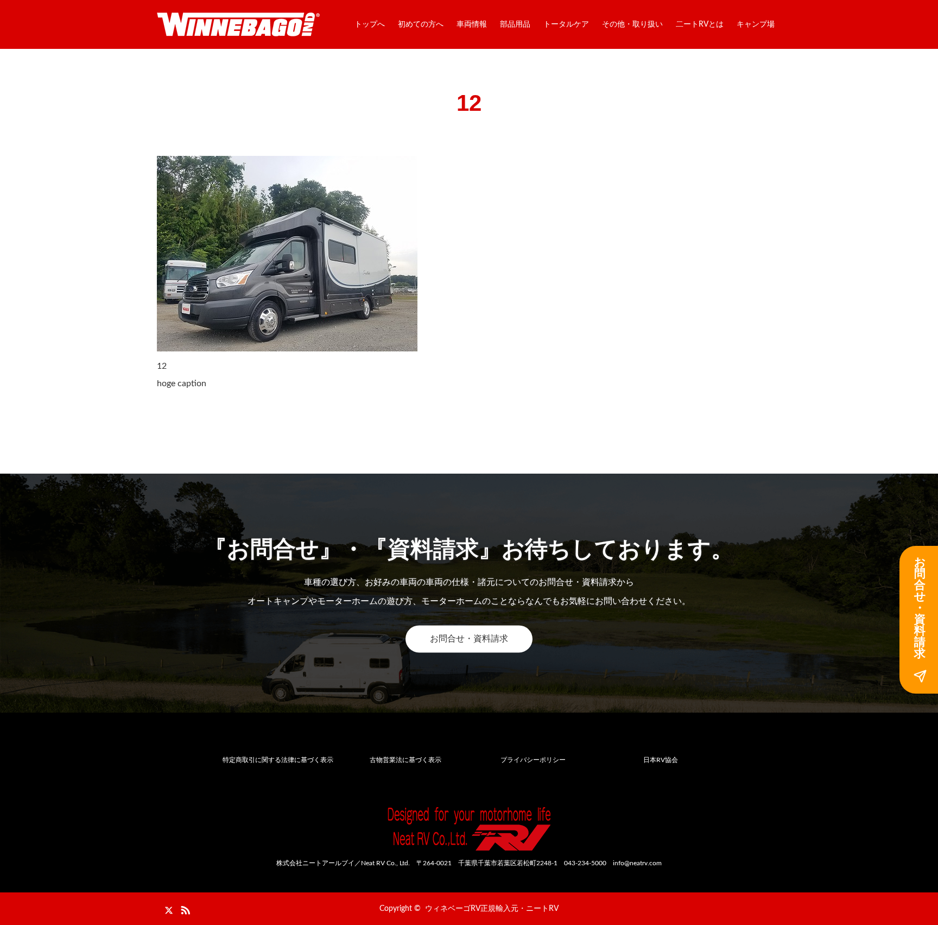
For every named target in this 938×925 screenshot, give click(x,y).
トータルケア (566, 24)
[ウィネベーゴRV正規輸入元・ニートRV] (238, 24)
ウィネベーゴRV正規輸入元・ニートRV (492, 909)
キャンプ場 (756, 24)
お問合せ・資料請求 (469, 638)
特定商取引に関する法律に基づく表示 (278, 760)
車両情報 (472, 24)
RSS (184, 908)
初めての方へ (420, 24)
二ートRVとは (700, 24)
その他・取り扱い (632, 24)
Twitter (165, 908)
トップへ (369, 24)
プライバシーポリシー (533, 760)
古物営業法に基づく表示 (405, 760)
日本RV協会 (660, 760)
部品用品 (515, 24)
